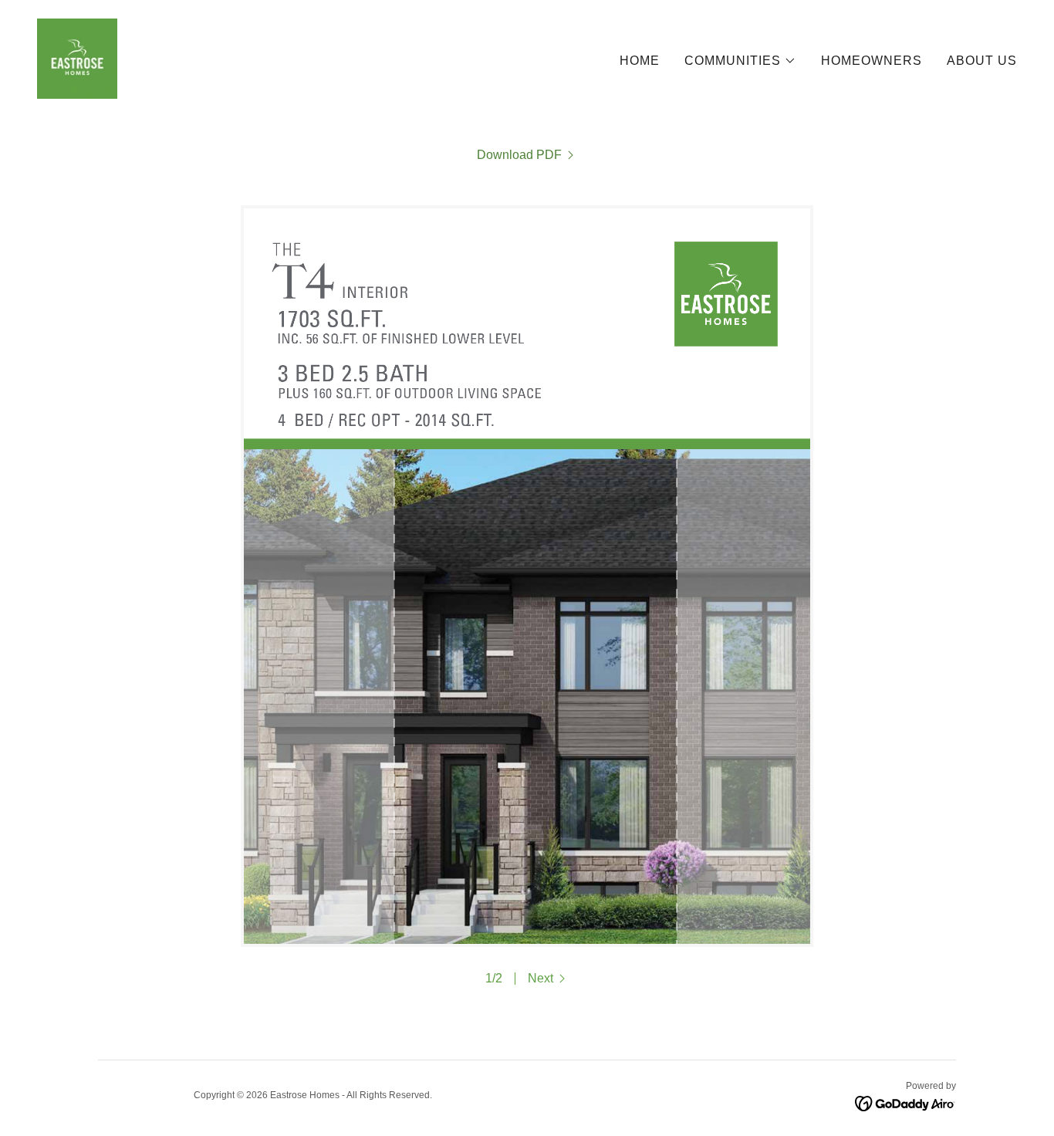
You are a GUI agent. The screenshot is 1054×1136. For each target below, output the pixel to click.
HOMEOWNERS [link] (871, 60)
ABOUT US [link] (982, 60)
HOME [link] (640, 60)
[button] (740, 61)
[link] (77, 57)
